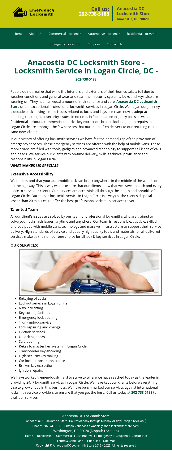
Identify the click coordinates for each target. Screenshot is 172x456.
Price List (93, 441)
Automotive (85, 436)
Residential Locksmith (142, 33)
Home (18, 33)
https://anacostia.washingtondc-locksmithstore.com (102, 426)
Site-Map (109, 441)
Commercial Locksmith (65, 33)
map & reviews (134, 421)
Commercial (64, 436)
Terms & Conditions (70, 441)
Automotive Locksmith (104, 33)
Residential (44, 436)
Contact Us (114, 44)
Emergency (104, 436)
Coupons (94, 44)
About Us (35, 33)
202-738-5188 (94, 13)
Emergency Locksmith (65, 44)
